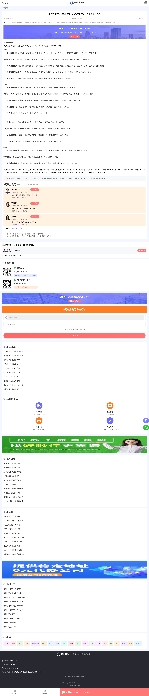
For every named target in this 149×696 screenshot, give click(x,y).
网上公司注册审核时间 (11, 525)
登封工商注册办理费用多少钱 (14, 554)
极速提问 (142, 250)
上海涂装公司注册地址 (11, 476)
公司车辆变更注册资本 (11, 360)
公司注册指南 (7, 8)
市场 (130, 644)
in (111, 644)
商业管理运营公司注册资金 (13, 489)
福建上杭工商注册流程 (11, 516)
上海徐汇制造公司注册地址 (13, 501)
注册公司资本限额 (10, 622)
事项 (64, 644)
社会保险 (35, 644)
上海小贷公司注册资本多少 (13, 472)
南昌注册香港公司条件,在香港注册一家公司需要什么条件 (30, 236)
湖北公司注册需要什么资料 (13, 550)
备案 (20, 644)
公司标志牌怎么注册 (10, 377)
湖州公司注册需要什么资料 (13, 542)
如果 (98, 644)
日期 (50, 644)
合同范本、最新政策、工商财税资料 (26, 287)
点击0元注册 (74, 36)
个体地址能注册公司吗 (11, 372)
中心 (116, 644)
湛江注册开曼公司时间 (11, 529)
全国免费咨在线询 (74, 301)
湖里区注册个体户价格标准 (13, 521)
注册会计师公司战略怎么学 (13, 606)
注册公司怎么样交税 (10, 627)
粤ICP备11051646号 (74, 685)
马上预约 (74, 336)
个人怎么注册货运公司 (11, 368)
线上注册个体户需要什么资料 (14, 537)
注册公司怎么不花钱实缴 (12, 589)
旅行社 (138, 644)
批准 (6, 644)
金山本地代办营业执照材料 (13, 351)
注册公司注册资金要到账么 (13, 602)
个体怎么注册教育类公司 (12, 364)
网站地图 (73, 677)
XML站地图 (80, 677)
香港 (13, 229)
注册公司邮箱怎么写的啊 (12, 618)
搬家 (27, 644)
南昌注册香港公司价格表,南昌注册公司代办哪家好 (28, 234)
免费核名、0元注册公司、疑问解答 (25, 275)
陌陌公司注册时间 (10, 484)
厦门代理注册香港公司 (11, 468)
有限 (123, 644)
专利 (43, 644)
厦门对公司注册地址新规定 (13, 497)
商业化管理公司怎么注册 (12, 480)
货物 (71, 644)
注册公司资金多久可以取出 (13, 593)
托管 (78, 644)
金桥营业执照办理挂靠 (11, 389)
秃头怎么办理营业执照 (11, 546)
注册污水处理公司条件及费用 (14, 597)
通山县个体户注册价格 (11, 463)
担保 (91, 644)
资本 (84, 644)
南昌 (21, 229)
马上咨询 (35, 190)
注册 (17, 229)
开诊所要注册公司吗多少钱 (13, 385)
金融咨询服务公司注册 (11, 381)
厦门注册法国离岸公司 (11, 493)
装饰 (57, 644)
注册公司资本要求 (10, 614)
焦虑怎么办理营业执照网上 (13, 356)
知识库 (67, 677)
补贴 (13, 644)
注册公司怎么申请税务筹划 (13, 610)
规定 (105, 644)
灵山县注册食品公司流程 (12, 533)
